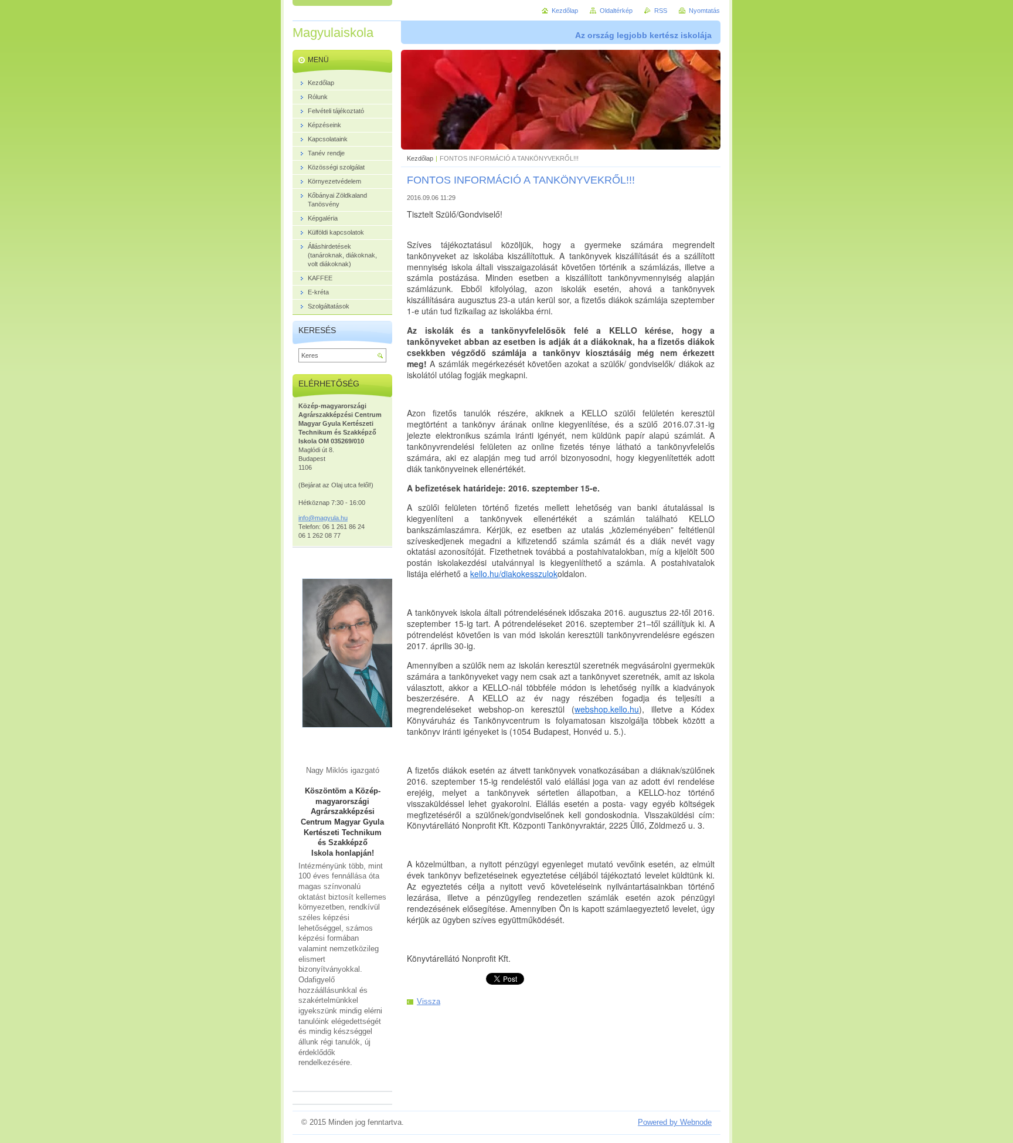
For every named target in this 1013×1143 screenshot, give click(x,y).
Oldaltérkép (616, 10)
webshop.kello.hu (607, 709)
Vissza (428, 1001)
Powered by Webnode (675, 1122)
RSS (660, 10)
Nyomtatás (704, 10)
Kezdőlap (420, 158)
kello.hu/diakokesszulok (514, 573)
